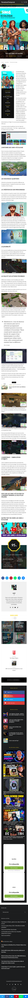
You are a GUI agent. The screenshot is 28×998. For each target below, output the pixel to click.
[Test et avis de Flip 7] (7, 626)
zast (7, 55)
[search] (25, 912)
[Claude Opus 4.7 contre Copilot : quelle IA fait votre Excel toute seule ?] (14, 815)
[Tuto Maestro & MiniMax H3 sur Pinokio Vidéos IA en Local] (5, 714)
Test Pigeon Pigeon (14, 657)
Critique (14, 55)
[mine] (5, 727)
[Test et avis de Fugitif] (7, 638)
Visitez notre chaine (7, 839)
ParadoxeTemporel (8, 2)
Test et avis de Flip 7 (14, 740)
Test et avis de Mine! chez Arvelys (15, 727)
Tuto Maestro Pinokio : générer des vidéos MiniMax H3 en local (16, 714)
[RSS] (18, 984)
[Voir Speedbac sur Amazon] (14, 851)
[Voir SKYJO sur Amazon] (14, 879)
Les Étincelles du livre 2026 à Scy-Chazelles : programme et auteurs (16, 734)
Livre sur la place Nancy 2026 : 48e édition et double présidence (16, 721)
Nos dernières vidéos (7, 941)
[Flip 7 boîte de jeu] (5, 740)
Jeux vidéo (11, 55)
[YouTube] (15, 984)
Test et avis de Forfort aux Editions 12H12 (17, 387)
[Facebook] (7, 984)
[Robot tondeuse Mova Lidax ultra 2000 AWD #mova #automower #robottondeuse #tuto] (14, 785)
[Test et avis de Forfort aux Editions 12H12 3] (4, 386)
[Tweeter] (6, 578)
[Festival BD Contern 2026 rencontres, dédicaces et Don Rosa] (14, 771)
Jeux (13, 384)
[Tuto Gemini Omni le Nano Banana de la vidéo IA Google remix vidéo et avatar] (14, 801)
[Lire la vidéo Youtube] (14, 529)
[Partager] (2, 578)
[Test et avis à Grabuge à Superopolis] (20, 638)
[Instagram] (12, 984)
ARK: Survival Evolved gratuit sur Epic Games (14, 669)
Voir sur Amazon (14, 867)
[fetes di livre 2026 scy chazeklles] (5, 734)
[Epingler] (11, 578)
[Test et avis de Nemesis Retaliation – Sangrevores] (20, 626)
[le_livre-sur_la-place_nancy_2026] (5, 721)
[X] (9, 984)
